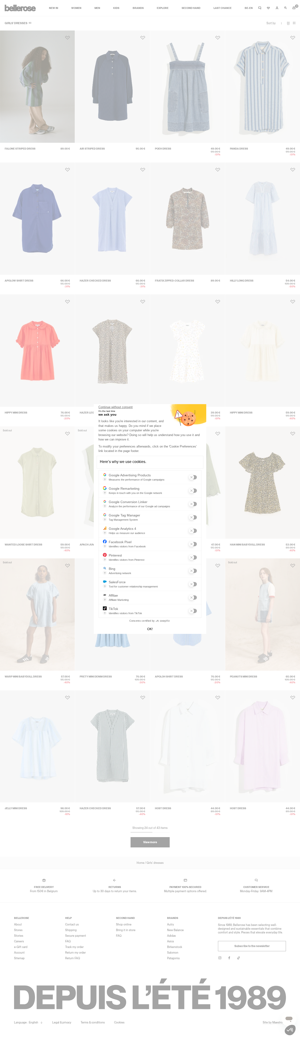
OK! (150, 629)
